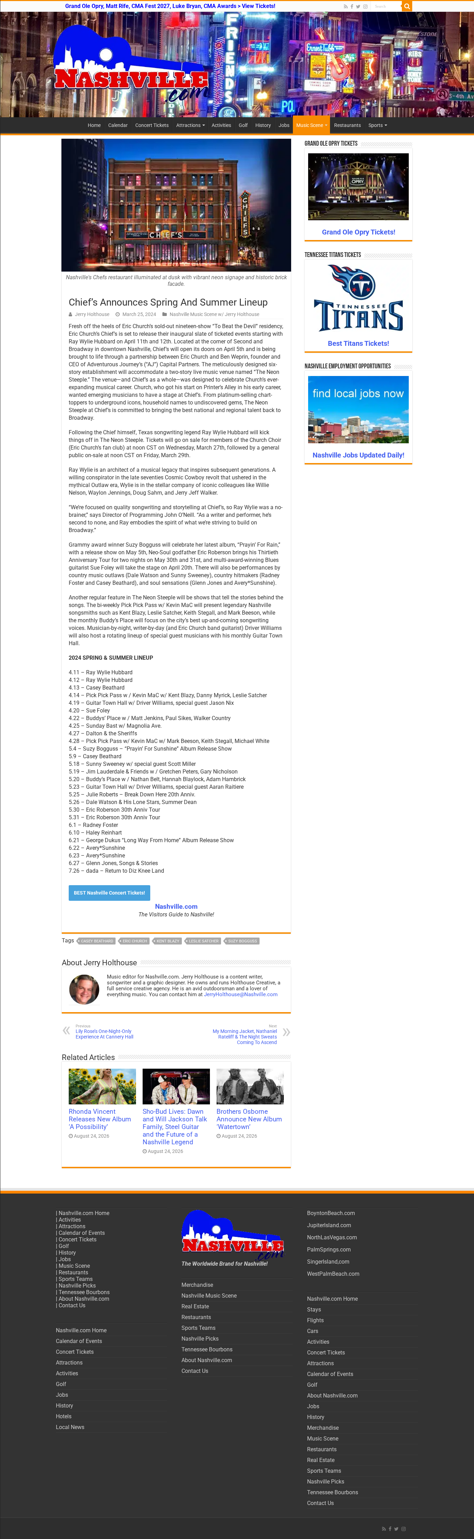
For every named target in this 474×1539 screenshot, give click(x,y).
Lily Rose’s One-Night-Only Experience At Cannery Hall (104, 1032)
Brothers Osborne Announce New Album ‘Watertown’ (249, 1119)
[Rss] (345, 6)
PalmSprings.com (329, 1249)
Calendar (118, 125)
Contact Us (72, 1305)
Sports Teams (76, 1279)
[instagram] (365, 6)
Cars (312, 1331)
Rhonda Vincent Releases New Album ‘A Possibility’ (100, 1119)
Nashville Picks (77, 1285)
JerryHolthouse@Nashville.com (241, 994)
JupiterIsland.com (329, 1225)
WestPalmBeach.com (333, 1274)
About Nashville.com (84, 1299)
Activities (221, 125)
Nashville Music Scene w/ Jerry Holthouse (214, 314)
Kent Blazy (168, 941)
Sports (376, 125)
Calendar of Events (82, 1233)
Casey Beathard (97, 941)
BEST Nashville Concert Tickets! (109, 893)
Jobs (284, 125)
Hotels (63, 1416)
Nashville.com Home (84, 1213)
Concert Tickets (152, 125)
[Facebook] (352, 6)
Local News (70, 1427)
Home (94, 125)
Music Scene (309, 125)
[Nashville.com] (237, 64)
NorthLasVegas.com (332, 1237)
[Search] (407, 6)
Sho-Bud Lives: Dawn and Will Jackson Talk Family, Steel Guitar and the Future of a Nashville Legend (175, 1127)
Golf (243, 125)
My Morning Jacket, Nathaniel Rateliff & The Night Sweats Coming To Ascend (245, 1034)
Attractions (188, 125)
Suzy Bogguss (242, 941)
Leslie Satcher (204, 941)
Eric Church (135, 941)
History (263, 125)
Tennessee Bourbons (84, 1292)
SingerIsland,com (328, 1261)
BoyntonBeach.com (331, 1213)
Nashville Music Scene (209, 1295)
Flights (315, 1320)
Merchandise (197, 1285)
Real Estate (195, 1306)
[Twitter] (358, 6)
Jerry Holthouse (92, 314)
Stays (314, 1309)
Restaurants (347, 125)
